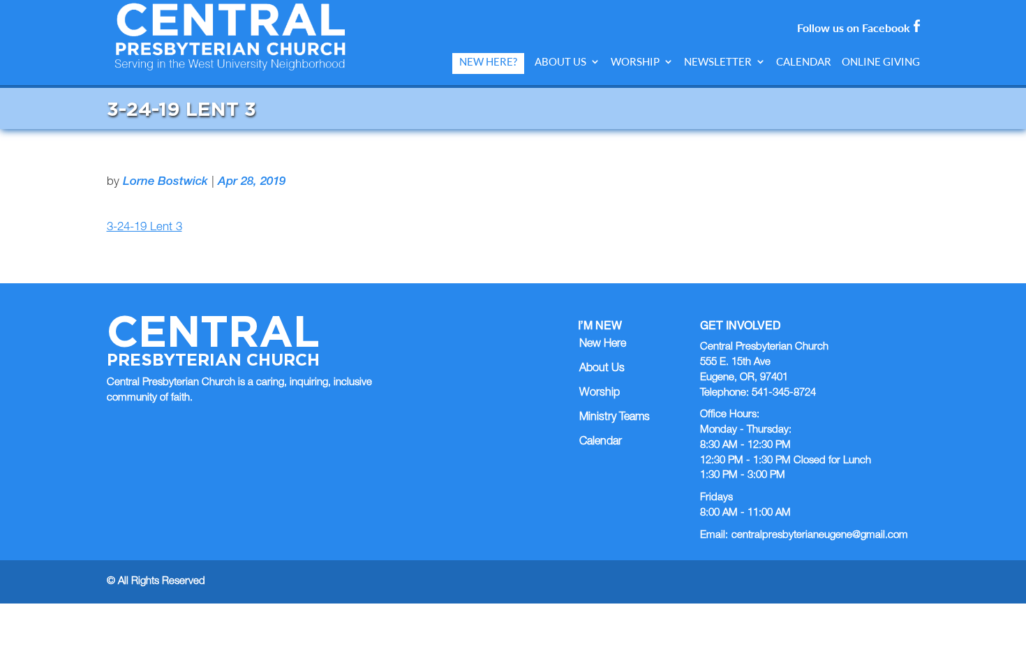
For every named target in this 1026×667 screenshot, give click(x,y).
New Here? (488, 61)
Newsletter (718, 61)
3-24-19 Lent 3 (144, 228)
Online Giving (881, 61)
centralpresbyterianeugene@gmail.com (819, 535)
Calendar (803, 61)
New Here (602, 344)
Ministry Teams (614, 418)
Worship (635, 61)
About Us (560, 61)
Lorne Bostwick (165, 182)
